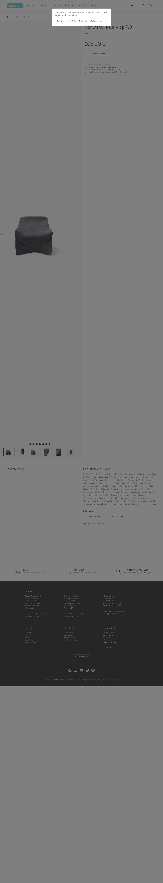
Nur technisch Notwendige (78, 21)
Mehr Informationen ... (71, 15)
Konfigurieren (61, 21)
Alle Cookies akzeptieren (98, 21)
